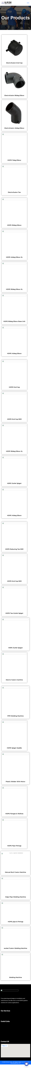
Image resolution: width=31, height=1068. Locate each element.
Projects (3, 1031)
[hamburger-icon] (28, 3)
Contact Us (4, 1028)
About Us (3, 1025)
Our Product (4, 1034)
